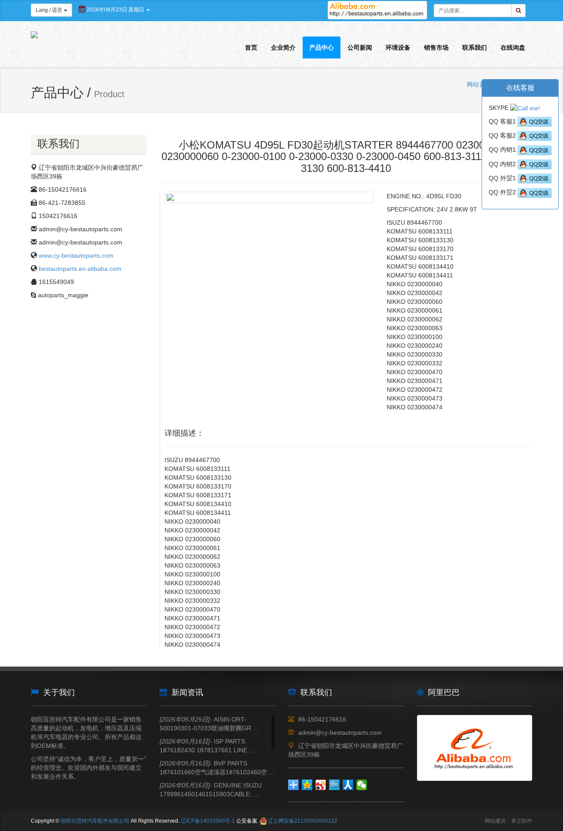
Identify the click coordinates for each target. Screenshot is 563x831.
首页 (251, 47)
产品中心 (321, 47)
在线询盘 (513, 47)
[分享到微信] (361, 785)
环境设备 (398, 47)
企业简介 (283, 47)
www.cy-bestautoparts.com (76, 255)
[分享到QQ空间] (307, 785)
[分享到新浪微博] (320, 785)
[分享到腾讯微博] (334, 785)
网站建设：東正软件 (508, 821)
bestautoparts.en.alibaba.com (80, 268)
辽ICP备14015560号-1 (208, 821)
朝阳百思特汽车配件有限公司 (95, 821)
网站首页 (479, 84)
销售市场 (436, 47)
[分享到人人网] (348, 785)
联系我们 (474, 47)
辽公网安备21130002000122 (302, 821)
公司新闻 (359, 47)
